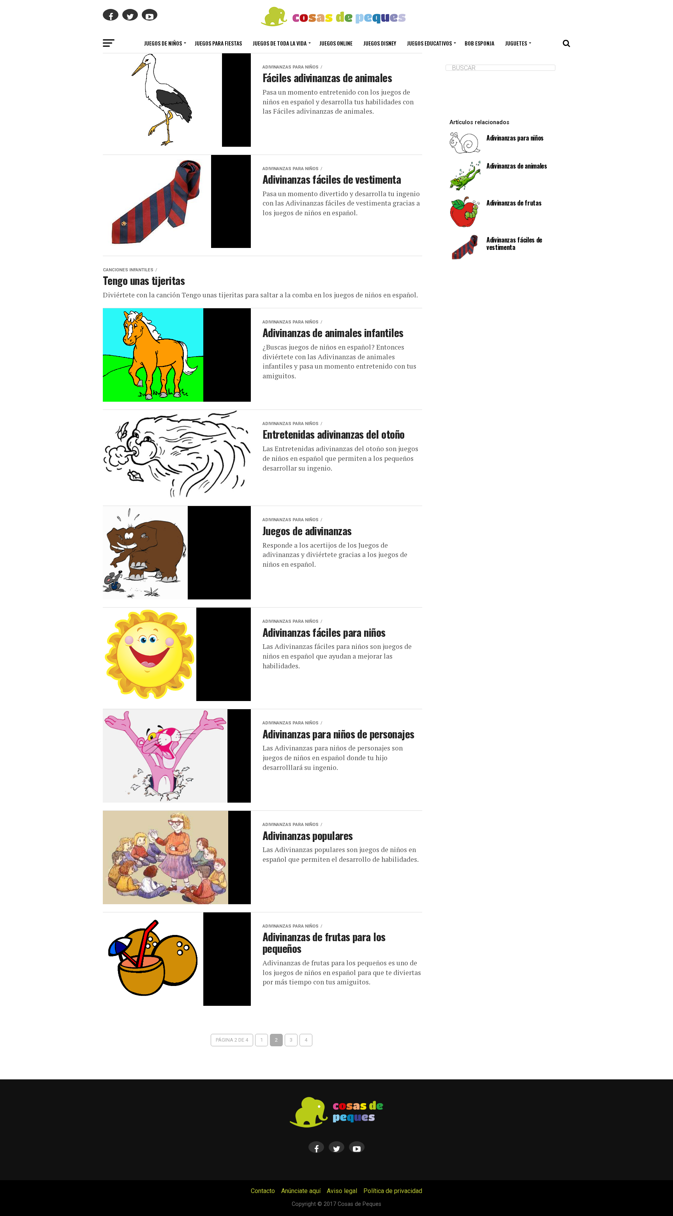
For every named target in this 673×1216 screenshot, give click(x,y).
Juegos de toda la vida (280, 43)
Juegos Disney (379, 43)
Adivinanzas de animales (516, 165)
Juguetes (516, 43)
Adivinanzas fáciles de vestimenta (514, 243)
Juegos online (335, 43)
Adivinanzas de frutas (513, 202)
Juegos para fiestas (218, 43)
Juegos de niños (163, 43)
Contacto (263, 1191)
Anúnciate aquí (301, 1191)
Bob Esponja (479, 43)
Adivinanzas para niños (515, 137)
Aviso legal (342, 1191)
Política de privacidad (392, 1191)
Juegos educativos (429, 43)
